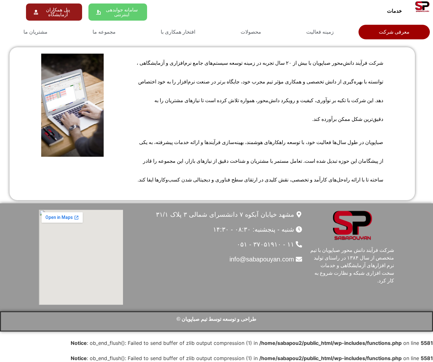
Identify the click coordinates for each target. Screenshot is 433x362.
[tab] (394, 32)
